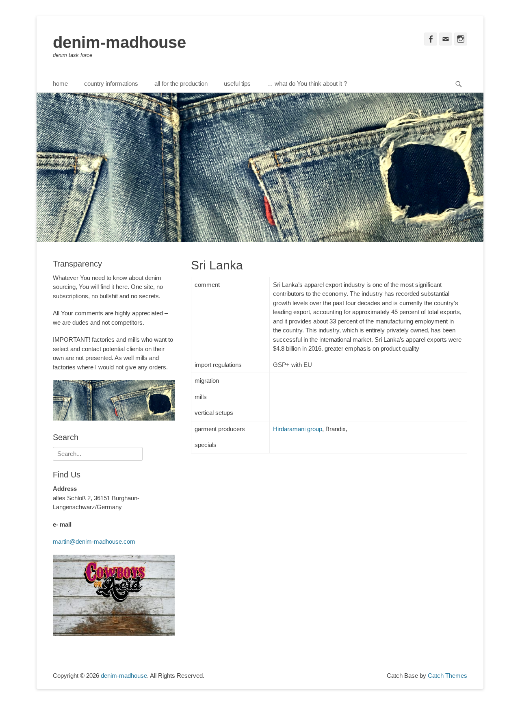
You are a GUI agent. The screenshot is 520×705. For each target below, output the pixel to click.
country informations (111, 83)
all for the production (181, 83)
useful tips (237, 83)
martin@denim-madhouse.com (94, 541)
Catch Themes (447, 675)
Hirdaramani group (297, 428)
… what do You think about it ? (307, 83)
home (60, 83)
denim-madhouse (119, 42)
